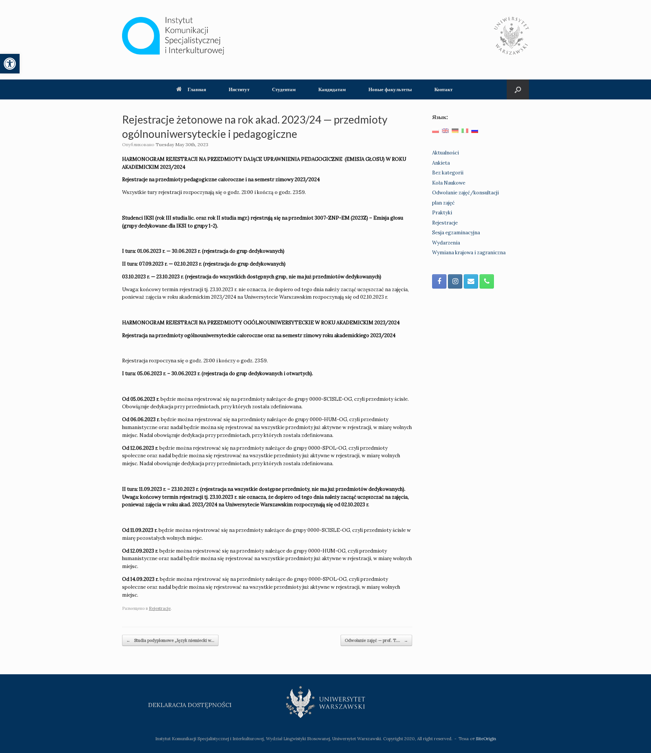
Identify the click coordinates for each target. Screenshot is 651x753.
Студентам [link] (284, 89)
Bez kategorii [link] (447, 173)
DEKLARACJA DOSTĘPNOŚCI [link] (190, 705)
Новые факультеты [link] (390, 89)
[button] (518, 89)
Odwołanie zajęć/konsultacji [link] (465, 192)
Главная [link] (197, 89)
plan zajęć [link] (443, 203)
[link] (10, 63)
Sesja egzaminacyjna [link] (456, 232)
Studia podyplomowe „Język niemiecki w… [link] (170, 640)
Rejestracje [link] (160, 608)
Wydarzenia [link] (446, 243)
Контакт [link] (443, 89)
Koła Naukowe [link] (448, 183)
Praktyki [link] (442, 212)
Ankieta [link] (441, 163)
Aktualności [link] (445, 153)
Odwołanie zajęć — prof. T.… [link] (376, 640)
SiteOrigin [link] (486, 738)
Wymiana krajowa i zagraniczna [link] (469, 252)
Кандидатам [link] (332, 89)
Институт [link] (239, 89)
